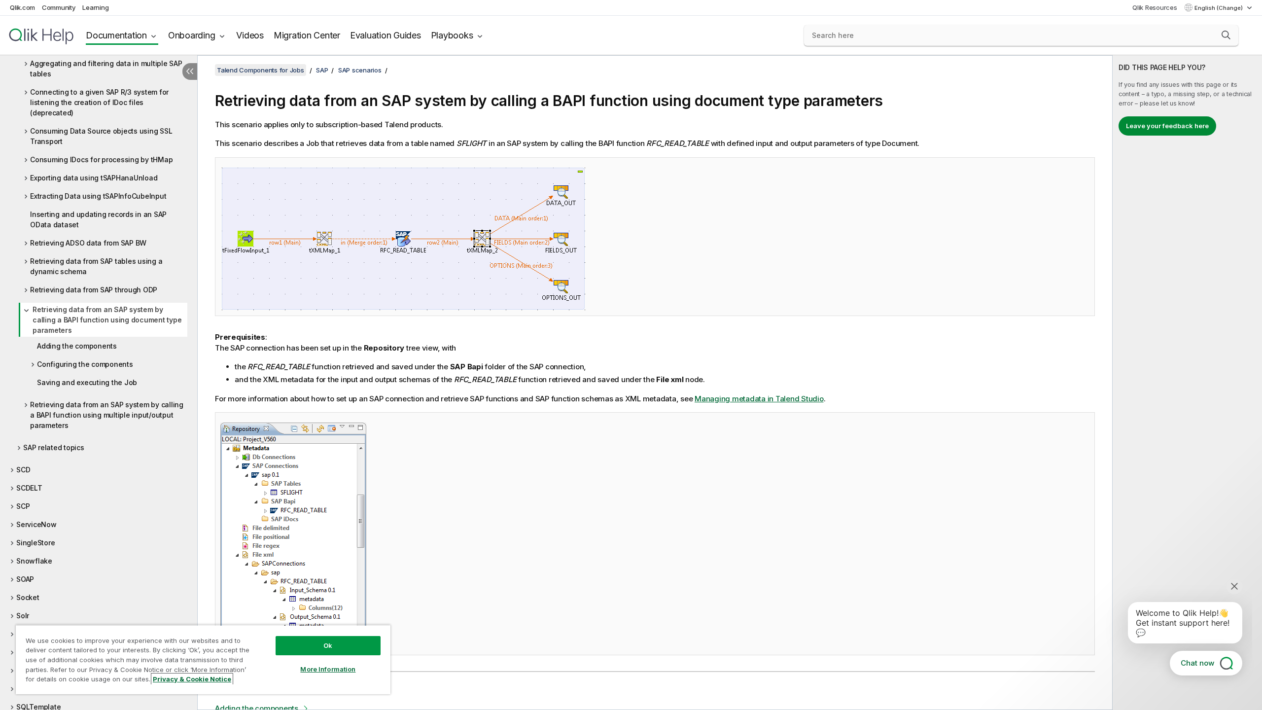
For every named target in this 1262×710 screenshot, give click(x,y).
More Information (327, 669)
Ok (327, 645)
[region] (203, 659)
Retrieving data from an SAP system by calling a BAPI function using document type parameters (107, 319)
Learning (95, 7)
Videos (250, 35)
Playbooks (452, 35)
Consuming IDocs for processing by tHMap (101, 159)
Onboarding (191, 35)
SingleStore (35, 542)
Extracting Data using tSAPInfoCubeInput (98, 196)
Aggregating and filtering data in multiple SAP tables (106, 68)
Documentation (116, 35)
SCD (23, 469)
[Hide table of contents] (189, 71)
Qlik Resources (1154, 7)
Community (59, 7)
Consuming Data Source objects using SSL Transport (101, 136)
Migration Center (307, 35)
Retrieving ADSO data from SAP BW (88, 243)
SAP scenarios (360, 70)
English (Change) (1219, 7)
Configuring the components (85, 364)
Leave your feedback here (1167, 126)
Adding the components (77, 346)
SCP (23, 506)
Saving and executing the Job (87, 382)
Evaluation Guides (385, 35)
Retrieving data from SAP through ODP (93, 289)
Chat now (1197, 663)
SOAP (25, 579)
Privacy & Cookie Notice (192, 679)
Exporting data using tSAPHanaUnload (93, 178)
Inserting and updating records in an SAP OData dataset (98, 219)
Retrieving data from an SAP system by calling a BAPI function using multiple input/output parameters (106, 414)
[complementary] (1187, 382)
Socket (27, 597)
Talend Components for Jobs (260, 70)
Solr (22, 615)
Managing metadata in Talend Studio (759, 398)
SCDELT (29, 488)
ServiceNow (36, 524)
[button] (1226, 35)
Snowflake (34, 561)
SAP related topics (53, 447)
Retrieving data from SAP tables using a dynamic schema (96, 266)
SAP (322, 70)
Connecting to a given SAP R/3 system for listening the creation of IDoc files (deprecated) (99, 102)
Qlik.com (22, 7)
